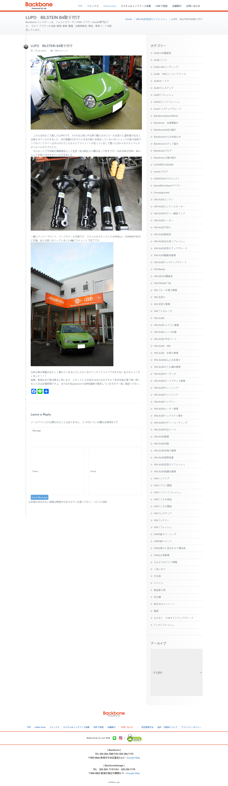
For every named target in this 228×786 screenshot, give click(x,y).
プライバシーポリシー (191, 727)
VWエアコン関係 (163, 485)
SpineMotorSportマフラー (167, 185)
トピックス (93, 5)
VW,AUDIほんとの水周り (167, 359)
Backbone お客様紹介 (166, 122)
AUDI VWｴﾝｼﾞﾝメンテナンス (170, 73)
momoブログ (161, 171)
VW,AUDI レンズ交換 (165, 331)
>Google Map (132, 757)
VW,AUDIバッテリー (165, 401)
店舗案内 (176, 5)
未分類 (157, 596)
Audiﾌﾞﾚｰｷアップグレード (167, 108)
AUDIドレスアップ (164, 87)
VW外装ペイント (163, 541)
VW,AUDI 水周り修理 (166, 352)
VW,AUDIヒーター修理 (166, 408)
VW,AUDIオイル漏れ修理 (167, 366)
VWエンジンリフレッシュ (167, 492)
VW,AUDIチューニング (166, 387)
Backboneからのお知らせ (167, 136)
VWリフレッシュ (163, 527)
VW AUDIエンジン (163, 199)
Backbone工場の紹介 (165, 157)
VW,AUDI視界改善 (164, 457)
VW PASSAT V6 (162, 283)
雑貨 (156, 610)
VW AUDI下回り (162, 227)
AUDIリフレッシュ (164, 94)
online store (109, 5)
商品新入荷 (159, 589)
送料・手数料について (167, 727)
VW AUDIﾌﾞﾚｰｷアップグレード (170, 262)
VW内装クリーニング (165, 534)
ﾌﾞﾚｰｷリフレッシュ (164, 624)
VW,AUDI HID (162, 345)
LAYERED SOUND (163, 164)
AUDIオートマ (161, 80)
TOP (80, 5)
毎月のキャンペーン (164, 603)
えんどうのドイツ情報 (165, 562)
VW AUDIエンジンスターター (169, 206)
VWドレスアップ (163, 513)
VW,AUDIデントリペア (166, 394)
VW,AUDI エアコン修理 (166, 324)
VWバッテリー (161, 520)
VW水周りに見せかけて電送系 (170, 548)
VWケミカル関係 (163, 506)
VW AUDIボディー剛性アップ (169, 213)
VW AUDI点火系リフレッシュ (169, 241)
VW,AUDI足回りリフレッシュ (151, 19)
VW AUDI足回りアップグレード (170, 248)
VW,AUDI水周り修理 (165, 450)
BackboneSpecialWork (166, 115)
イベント (158, 582)
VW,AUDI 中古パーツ (165, 338)
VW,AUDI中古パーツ (165, 429)
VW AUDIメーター (163, 220)
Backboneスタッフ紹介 (166, 143)
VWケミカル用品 (163, 499)
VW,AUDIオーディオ (165, 373)
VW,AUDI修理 (161, 436)
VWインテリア (161, 478)
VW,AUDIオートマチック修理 (169, 380)
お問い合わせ (193, 5)
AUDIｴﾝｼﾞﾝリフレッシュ (167, 101)
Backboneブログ (163, 150)
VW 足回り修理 (162, 303)
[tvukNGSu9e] (26, 47)
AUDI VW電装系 (162, 52)
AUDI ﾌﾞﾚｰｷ (160, 59)
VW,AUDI (159, 317)
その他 (157, 575)
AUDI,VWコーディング (166, 66)
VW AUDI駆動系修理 (165, 255)
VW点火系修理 (161, 555)
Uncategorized (161, 192)
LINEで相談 (162, 5)
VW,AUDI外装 (161, 443)
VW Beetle (159, 269)
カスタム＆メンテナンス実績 (136, 5)
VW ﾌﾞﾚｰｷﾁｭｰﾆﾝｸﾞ (163, 310)
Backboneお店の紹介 (165, 129)
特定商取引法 (147, 727)
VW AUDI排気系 (162, 234)
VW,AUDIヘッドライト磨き (168, 415)
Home (128, 19)
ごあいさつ (159, 568)
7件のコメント (61, 50)
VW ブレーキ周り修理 (165, 290)
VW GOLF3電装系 (163, 276)
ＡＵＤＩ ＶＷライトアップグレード (173, 617)
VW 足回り (159, 297)
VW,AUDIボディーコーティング (171, 422)
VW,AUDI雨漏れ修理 (165, 471)
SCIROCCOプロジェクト (167, 178)
